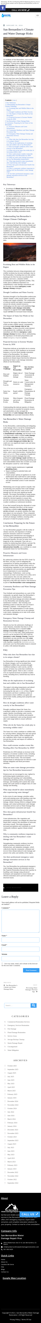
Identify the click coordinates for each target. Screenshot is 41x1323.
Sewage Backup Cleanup (16, 1039)
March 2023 (11, 1162)
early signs (12, 450)
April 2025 (11, 1087)
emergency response (14, 338)
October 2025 (12, 1066)
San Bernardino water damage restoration (18, 201)
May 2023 (10, 1154)
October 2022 (12, 1179)
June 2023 (10, 1151)
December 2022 (12, 1172)
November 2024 (12, 1105)
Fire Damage (12, 1029)
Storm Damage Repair (15, 1043)
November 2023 (12, 1133)
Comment (6, 908)
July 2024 (10, 1112)
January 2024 (11, 1126)
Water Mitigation (13, 887)
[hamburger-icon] (37, 15)
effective (6, 537)
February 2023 (12, 1165)
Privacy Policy (15, 1319)
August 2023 (11, 1144)
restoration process (28, 642)
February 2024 (12, 1123)
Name (4, 936)
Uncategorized (12, 1046)
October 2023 (12, 1137)
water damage (17, 84)
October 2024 (12, 1108)
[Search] (33, 1005)
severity (21, 691)
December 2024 (12, 1101)
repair (5, 312)
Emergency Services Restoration (18, 1025)
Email (4, 945)
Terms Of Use (26, 1319)
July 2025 (10, 1076)
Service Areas (12, 1036)
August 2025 (11, 1073)
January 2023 (11, 1169)
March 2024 (11, 1119)
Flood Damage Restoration (16, 1032)
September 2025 (12, 1069)
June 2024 (10, 1115)
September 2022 (12, 1183)
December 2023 (12, 1130)
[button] (2, 8)
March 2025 (11, 1091)
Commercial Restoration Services (19, 1022)
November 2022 (12, 1176)
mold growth (10, 454)
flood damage (17, 88)
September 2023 (12, 1140)
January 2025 (11, 1098)
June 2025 (10, 1080)
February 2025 (12, 1094)
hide (14, 100)
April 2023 (11, 1158)
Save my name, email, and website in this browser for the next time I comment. (20, 964)
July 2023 (10, 1147)
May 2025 (10, 1083)
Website (4, 954)
